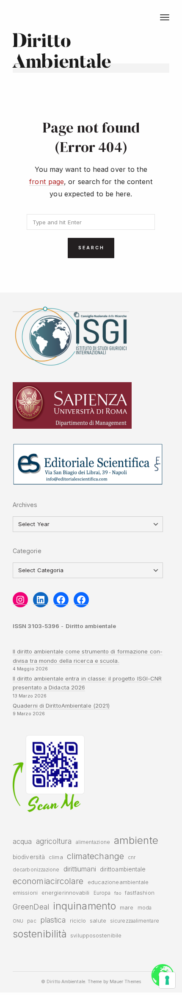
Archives (25, 504)
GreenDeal (31, 906)
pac (31, 921)
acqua (22, 841)
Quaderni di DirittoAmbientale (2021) (61, 705)
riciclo (78, 921)
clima (56, 857)
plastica (53, 919)
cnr (131, 857)
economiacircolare (48, 881)
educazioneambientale (118, 882)
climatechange (95, 856)
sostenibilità (39, 934)
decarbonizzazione (36, 870)
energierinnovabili (65, 893)
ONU (18, 921)
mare (126, 907)
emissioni (25, 893)
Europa (102, 893)
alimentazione (93, 842)
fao (117, 893)
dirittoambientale (123, 869)
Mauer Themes (125, 981)
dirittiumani (79, 869)
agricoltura (54, 841)
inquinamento (84, 906)
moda (145, 908)
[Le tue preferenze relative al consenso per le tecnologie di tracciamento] (167, 980)
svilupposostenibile (95, 935)
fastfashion (139, 893)
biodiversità (29, 857)
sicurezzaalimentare (134, 921)
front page (46, 181)
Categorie (27, 550)
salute (98, 921)
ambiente (136, 840)
